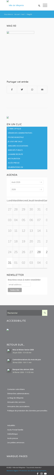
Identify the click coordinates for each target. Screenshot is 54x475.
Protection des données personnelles (33, 471)
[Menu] (43, 5)
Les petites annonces (15, 442)
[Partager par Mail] (42, 89)
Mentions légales (12, 471)
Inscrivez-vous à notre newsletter (24, 280)
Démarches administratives (18, 393)
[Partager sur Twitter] (22, 89)
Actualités (11, 425)
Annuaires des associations (18, 406)
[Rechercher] (38, 5)
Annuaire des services (16, 402)
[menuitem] (38, 5)
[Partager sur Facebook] (12, 89)
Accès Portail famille (15, 430)
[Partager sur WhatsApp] (32, 89)
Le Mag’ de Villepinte (15, 398)
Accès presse (12, 438)
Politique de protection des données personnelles (27, 410)
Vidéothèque (12, 434)
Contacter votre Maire (16, 389)
